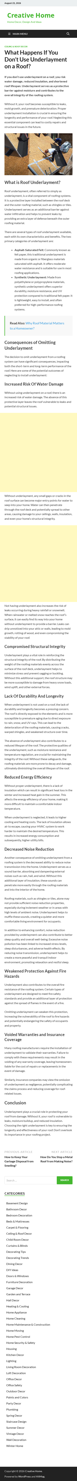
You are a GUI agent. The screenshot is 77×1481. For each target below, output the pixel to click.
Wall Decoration (16, 1439)
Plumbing (12, 1409)
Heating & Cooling (17, 1306)
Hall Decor (12, 1300)
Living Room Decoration (21, 1367)
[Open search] (68, 34)
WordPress (24, 1476)
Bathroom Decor (16, 1209)
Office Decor (14, 1379)
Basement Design (17, 1203)
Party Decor (13, 1403)
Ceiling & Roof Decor (15, 46)
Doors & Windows (17, 1276)
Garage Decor (14, 1288)
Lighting (11, 1361)
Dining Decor (14, 1263)
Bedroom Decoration (19, 1215)
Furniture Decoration (19, 1282)
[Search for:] (38, 1180)
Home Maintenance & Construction (28, 1324)
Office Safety (14, 1385)
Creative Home (30, 15)
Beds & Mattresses (17, 1221)
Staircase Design (16, 1421)
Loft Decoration (16, 1373)
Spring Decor (14, 1415)
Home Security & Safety (20, 1342)
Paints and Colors (17, 1397)
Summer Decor (15, 1427)
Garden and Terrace (18, 1294)
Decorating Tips (16, 1251)
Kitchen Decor (15, 1354)
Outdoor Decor (15, 1391)
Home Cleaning (15, 1318)
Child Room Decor (17, 1239)
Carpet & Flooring (17, 1227)
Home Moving (15, 1330)
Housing (11, 1348)
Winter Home (14, 1445)
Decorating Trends (17, 1257)
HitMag (40, 1476)
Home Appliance (16, 1312)
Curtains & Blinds (17, 1245)
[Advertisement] (38, 452)
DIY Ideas (12, 1270)
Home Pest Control (18, 1336)
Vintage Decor (15, 1433)
